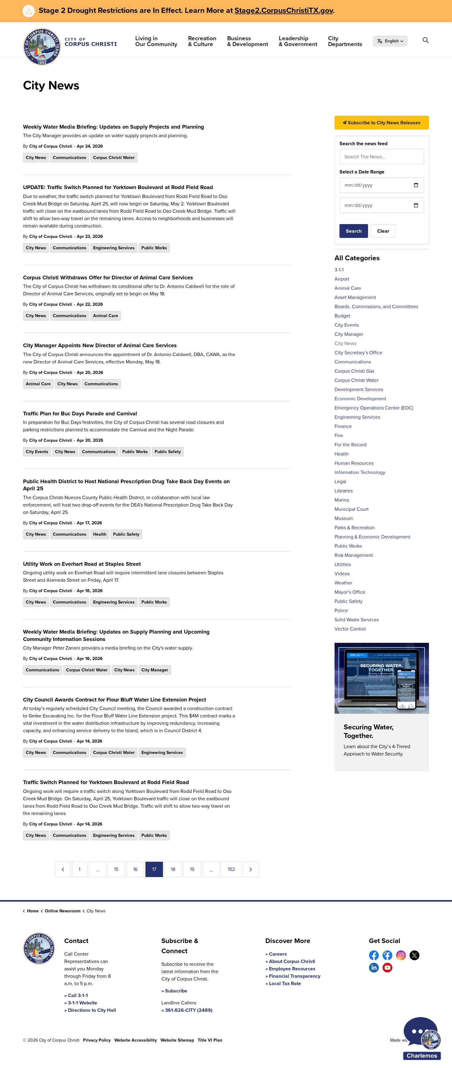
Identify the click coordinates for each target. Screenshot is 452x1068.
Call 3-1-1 (78, 995)
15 (116, 869)
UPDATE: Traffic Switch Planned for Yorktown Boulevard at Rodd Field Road (118, 187)
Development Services (359, 389)
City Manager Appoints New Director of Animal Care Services (100, 345)
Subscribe (176, 990)
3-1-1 (339, 269)
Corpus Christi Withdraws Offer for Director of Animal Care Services (108, 278)
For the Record (351, 444)
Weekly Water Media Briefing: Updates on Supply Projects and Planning (113, 127)
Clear (383, 231)
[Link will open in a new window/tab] (374, 955)
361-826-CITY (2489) (188, 1010)
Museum (344, 518)
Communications (69, 157)
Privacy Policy (97, 1040)
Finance (343, 426)
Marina (342, 499)
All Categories (357, 258)
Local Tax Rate (285, 983)
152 (231, 869)
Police (341, 610)
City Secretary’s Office (358, 352)
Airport (342, 278)
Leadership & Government (298, 41)
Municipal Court (352, 509)
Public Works (154, 248)
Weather (343, 582)
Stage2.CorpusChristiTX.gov (284, 10)
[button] (390, 41)
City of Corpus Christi (50, 146)
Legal (340, 481)
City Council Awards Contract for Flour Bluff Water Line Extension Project (114, 700)
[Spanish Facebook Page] (387, 955)
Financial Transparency (294, 976)
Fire (339, 435)
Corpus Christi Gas (354, 371)
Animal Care (105, 316)
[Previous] (63, 869)
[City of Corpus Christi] (70, 47)
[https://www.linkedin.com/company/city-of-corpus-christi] (374, 968)
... (97, 869)
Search (354, 231)
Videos (342, 573)
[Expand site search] (425, 40)
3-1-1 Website (82, 1002)
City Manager (154, 670)
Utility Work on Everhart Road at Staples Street (82, 564)
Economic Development (360, 398)
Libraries (344, 490)
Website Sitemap (177, 1040)
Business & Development (247, 41)
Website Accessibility (135, 1040)
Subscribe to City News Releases (384, 122)
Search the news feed (363, 143)
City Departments (345, 41)
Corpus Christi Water (114, 157)
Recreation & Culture (202, 41)
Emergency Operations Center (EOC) (374, 407)
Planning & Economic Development (372, 536)
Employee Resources (292, 968)
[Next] (251, 869)
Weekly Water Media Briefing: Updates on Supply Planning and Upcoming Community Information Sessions (116, 635)
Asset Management (355, 297)
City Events (37, 452)
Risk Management (354, 555)
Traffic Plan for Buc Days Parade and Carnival (80, 413)
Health (99, 534)
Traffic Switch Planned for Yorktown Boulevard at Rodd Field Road (106, 782)
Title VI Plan (210, 1040)
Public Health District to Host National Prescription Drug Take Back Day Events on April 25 (126, 485)
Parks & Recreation (355, 527)
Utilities (343, 564)
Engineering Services (114, 248)
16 (135, 869)
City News (36, 157)
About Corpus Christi (292, 961)
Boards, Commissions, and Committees (376, 306)
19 (192, 869)
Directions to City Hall (92, 1010)
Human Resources (354, 463)
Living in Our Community (156, 41)
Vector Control (350, 628)
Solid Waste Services (357, 619)
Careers (278, 953)
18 (173, 869)
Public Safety (168, 452)
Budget (342, 315)
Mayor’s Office (350, 592)
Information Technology (360, 472)
